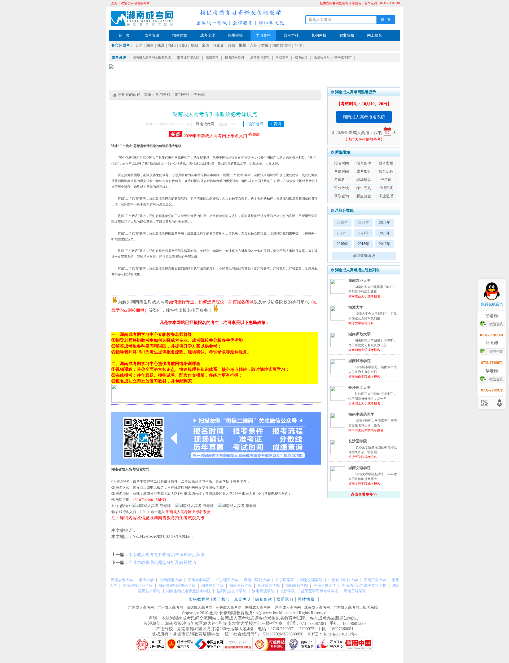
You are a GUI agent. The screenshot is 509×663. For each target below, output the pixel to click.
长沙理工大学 (359, 388)
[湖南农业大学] (337, 293)
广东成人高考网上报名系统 (355, 607)
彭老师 (165, 506)
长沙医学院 (357, 441)
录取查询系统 (364, 256)
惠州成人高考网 (258, 607)
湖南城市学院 (359, 361)
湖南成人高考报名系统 (364, 117)
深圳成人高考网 (199, 607)
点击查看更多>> (364, 494)
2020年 (384, 233)
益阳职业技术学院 (231, 591)
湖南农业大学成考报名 (364, 296)
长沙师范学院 (268, 586)
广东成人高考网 (141, 607)
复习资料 (182, 95)
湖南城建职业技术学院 (176, 586)
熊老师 (207, 506)
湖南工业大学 (375, 580)
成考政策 (301, 57)
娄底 (265, 45)
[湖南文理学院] (337, 480)
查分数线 (341, 188)
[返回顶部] (500, 403)
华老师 (250, 506)
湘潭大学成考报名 (361, 323)
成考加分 (363, 171)
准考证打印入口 (188, 57)
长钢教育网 (199, 599)
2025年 (342, 223)
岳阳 (194, 45)
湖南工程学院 (355, 591)
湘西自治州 (281, 45)
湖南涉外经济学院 (137, 586)
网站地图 (307, 599)
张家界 (218, 45)
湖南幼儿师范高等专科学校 (364, 586)
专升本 (199, 95)
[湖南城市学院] (337, 373)
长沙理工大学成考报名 (364, 403)
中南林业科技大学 (343, 580)
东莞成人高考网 (288, 607)
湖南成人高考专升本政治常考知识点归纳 (166, 554)
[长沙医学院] (337, 453)
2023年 (384, 223)
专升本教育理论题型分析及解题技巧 (162, 562)
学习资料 (163, 95)
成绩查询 (212, 57)
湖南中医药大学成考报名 (365, 430)
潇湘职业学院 (263, 591)
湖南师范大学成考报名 (364, 350)
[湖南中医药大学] (337, 426)
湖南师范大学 (359, 334)
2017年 (384, 244)
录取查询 (282, 57)
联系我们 (285, 599)
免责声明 (242, 599)
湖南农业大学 (359, 281)
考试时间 (341, 171)
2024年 (363, 223)
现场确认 (363, 180)
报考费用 (386, 163)
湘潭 (149, 45)
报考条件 (363, 163)
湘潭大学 (355, 307)
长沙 (138, 45)
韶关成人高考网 (229, 607)
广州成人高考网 (170, 607)
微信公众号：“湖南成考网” (333, 57)
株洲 (161, 45)
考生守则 (363, 188)
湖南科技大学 (325, 586)
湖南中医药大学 (361, 414)
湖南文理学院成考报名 (364, 484)
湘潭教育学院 (212, 586)
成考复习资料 (259, 57)
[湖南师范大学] (337, 346)
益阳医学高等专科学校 (319, 591)
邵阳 (183, 45)
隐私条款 (263, 599)
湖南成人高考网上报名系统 (152, 57)
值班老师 (264, 124)
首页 (147, 95)
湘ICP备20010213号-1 (340, 634)
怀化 (298, 45)
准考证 (386, 180)
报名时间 (341, 163)
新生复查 (363, 196)
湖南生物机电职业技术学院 (188, 591)
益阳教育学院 (297, 586)
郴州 (242, 45)
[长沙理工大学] (337, 400)
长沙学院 (287, 591)
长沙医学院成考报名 (362, 457)
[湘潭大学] (337, 319)
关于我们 (221, 599)
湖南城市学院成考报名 (364, 377)
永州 (253, 45)
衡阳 (172, 45)
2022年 (342, 233)
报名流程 (386, 171)
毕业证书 (386, 196)
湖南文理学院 (359, 468)
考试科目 (341, 180)
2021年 (363, 233)
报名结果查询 (234, 57)
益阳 (231, 45)
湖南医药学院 (240, 586)
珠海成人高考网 (317, 607)
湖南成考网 (205, 124)
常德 (205, 45)
